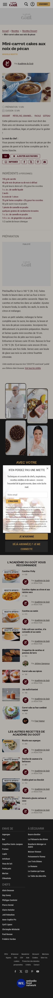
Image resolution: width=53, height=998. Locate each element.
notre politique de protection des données (22, 517)
